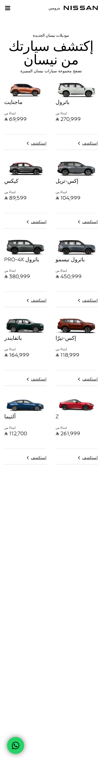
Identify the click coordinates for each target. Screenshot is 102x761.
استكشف (38, 143)
